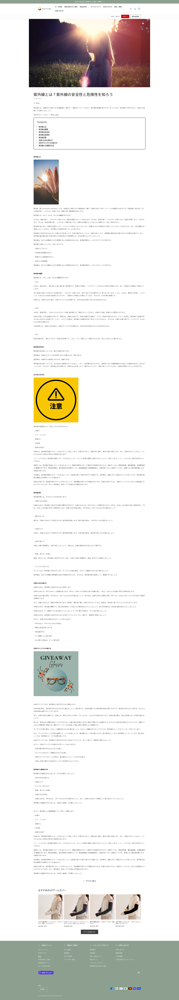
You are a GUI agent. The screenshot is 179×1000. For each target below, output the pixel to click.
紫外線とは (42, 127)
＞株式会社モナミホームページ (125, 959)
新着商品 (66, 953)
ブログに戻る (90, 881)
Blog (39, 956)
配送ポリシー (94, 959)
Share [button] (38, 103)
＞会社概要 (119, 956)
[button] (84, 7)
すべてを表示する (89, 932)
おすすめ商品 (68, 956)
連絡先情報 (119, 953)
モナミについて (43, 950)
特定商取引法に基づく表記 (98, 966)
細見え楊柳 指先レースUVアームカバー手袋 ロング (102, 922)
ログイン (125, 16)
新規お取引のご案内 (44, 959)
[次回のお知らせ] (140, 2)
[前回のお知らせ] (39, 2)
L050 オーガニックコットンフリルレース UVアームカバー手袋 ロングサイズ (76, 922)
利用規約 (92, 950)
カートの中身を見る (44, 966)
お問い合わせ (120, 950)
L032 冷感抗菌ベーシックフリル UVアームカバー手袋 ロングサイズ (50, 922)
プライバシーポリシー (96, 963)
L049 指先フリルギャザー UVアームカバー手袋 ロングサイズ (128, 922)
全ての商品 (67, 950)
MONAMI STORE (47, 995)
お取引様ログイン (43, 963)
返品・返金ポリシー (96, 956)
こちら (56, 115)
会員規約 (92, 953)
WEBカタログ (42, 953)
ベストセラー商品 (69, 959)
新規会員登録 (135, 16)
